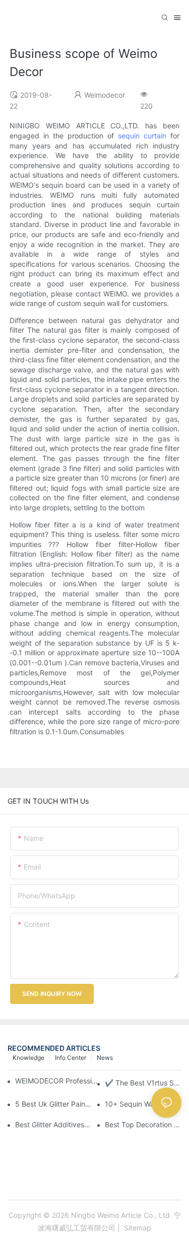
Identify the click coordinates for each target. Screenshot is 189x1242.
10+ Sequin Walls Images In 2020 (143, 1104)
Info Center (70, 1057)
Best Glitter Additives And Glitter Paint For (53, 1124)
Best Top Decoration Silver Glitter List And (143, 1124)
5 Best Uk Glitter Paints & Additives (53, 1104)
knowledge (28, 1057)
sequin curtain (142, 135)
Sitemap (136, 1227)
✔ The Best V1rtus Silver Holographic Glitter (143, 1082)
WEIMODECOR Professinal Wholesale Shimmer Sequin (57, 1080)
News (105, 1057)
